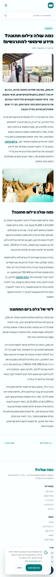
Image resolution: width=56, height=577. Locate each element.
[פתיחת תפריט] (5, 5)
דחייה (19, 567)
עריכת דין (50, 500)
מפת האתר (49, 539)
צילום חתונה (11, 141)
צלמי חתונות (22, 277)
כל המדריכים (48, 526)
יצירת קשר (49, 530)
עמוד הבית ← (8, 443)
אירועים (49, 28)
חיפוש (51, 535)
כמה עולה (49, 491)
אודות (51, 522)
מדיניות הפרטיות (35, 561)
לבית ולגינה (49, 504)
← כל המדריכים (47, 443)
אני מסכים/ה (34, 567)
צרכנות (51, 508)
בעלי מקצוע (49, 495)
